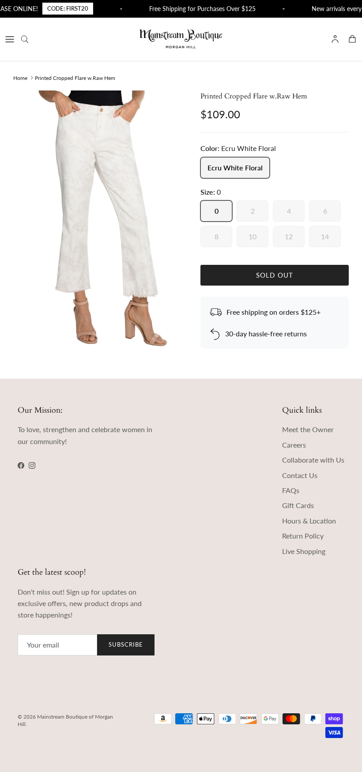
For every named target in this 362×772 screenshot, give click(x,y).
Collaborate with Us (313, 460)
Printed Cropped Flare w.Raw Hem (75, 77)
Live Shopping (303, 551)
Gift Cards (298, 505)
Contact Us (299, 475)
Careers (294, 445)
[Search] (29, 39)
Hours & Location (309, 520)
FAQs (290, 490)
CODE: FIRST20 (62, 8)
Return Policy (303, 535)
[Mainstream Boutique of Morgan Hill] (181, 39)
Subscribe (126, 644)
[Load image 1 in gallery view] (97, 219)
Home (20, 77)
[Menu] (9, 39)
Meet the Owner (308, 429)
